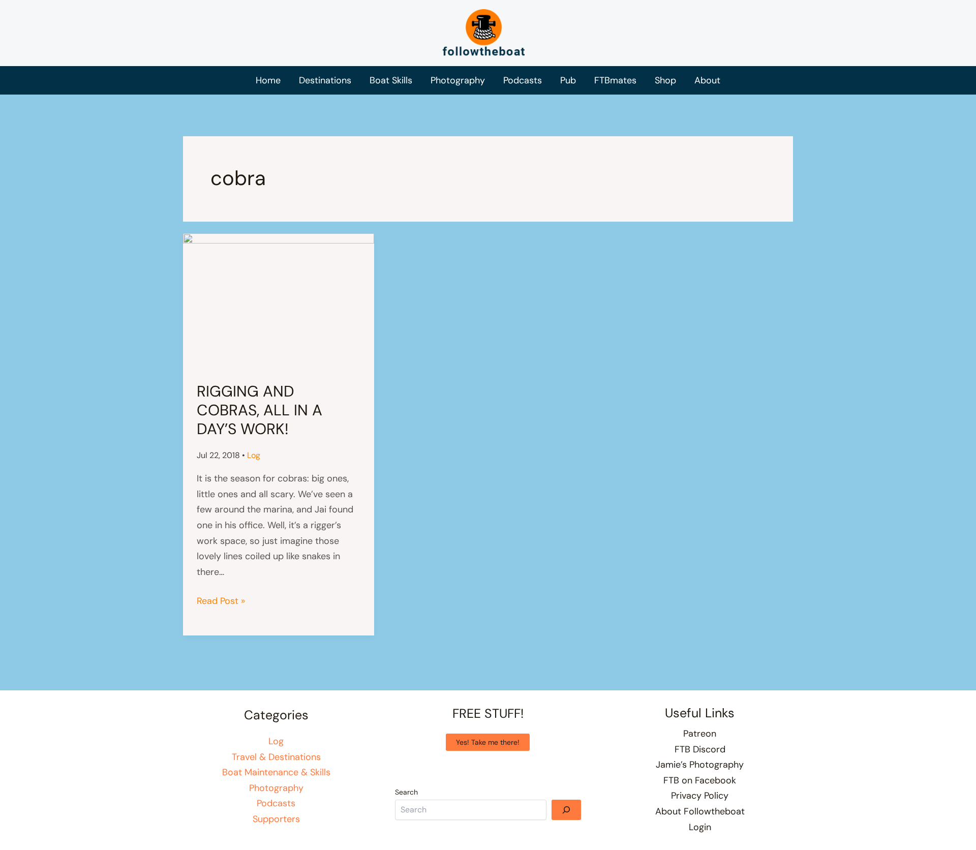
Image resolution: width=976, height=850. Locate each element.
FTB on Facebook (699, 780)
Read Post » (221, 601)
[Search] (566, 810)
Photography (276, 788)
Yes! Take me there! (488, 742)
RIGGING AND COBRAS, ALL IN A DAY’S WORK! (259, 410)
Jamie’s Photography (700, 764)
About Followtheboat (700, 811)
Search (406, 792)
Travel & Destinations (276, 757)
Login (700, 827)
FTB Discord (700, 749)
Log (253, 455)
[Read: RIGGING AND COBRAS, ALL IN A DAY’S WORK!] (278, 300)
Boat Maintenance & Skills (276, 772)
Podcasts (276, 803)
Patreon (699, 733)
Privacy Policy (699, 796)
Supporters (276, 819)
